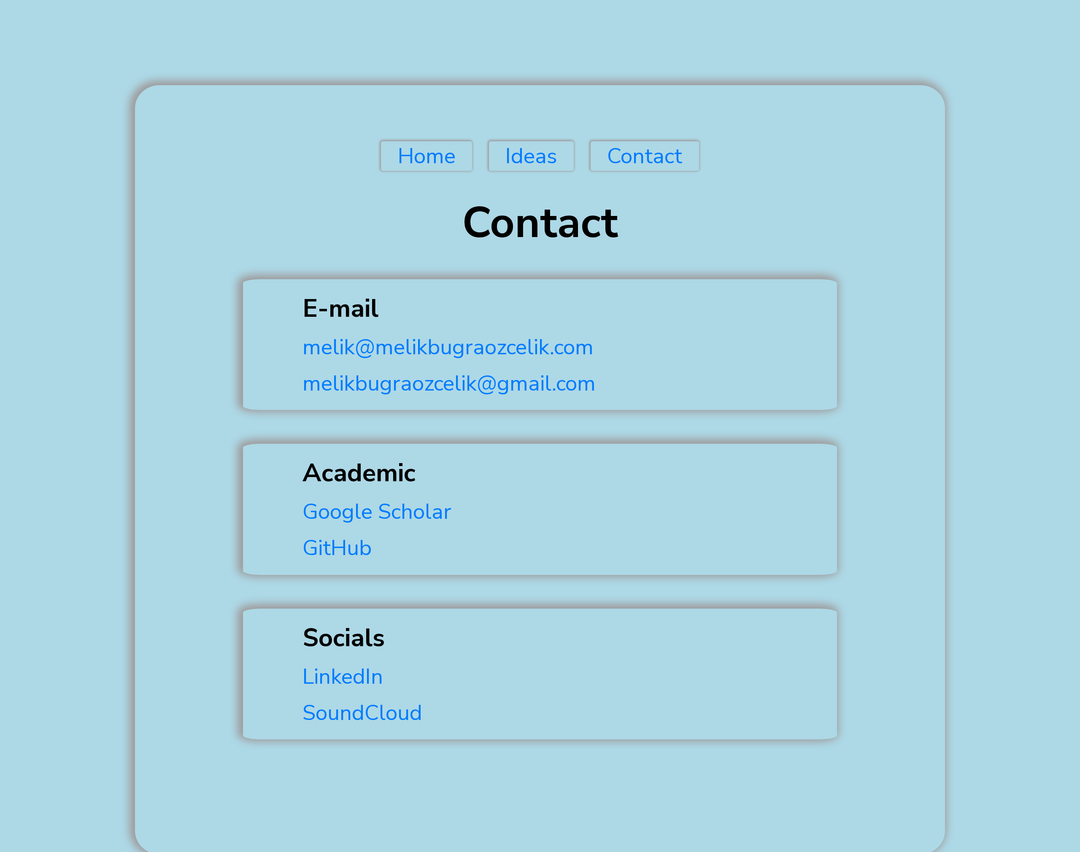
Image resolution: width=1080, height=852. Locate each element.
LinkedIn (342, 676)
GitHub (337, 548)
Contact (644, 156)
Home (427, 156)
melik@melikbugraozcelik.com (448, 347)
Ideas (531, 156)
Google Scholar (376, 511)
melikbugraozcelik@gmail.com (449, 383)
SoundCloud (362, 713)
